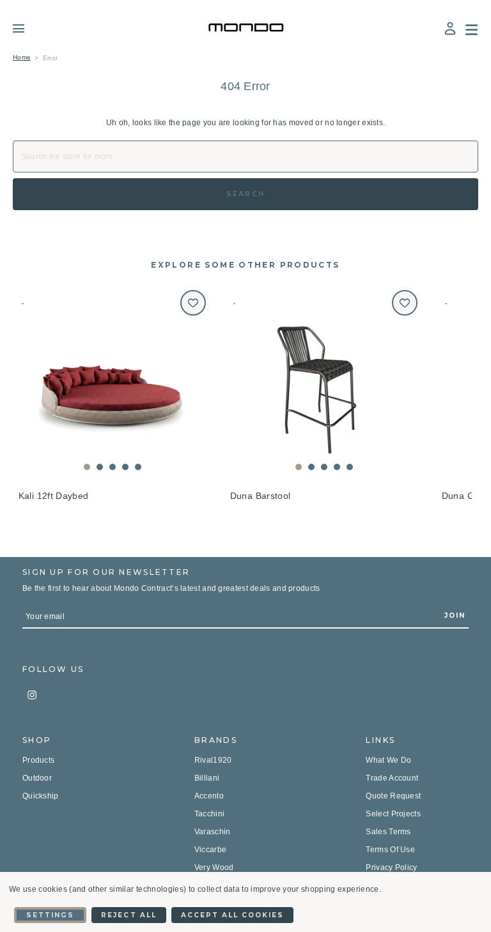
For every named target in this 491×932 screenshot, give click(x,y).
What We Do (388, 760)
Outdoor (37, 778)
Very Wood (214, 867)
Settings (50, 915)
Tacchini (209, 813)
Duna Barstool (260, 496)
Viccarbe (210, 849)
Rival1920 (213, 760)
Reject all (128, 915)
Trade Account (392, 778)
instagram (32, 695)
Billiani (206, 778)
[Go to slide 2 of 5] (100, 467)
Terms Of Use (390, 849)
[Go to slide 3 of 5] (112, 467)
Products (38, 760)
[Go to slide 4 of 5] (125, 467)
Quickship (40, 795)
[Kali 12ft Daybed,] (112, 383)
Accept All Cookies (232, 915)
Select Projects (393, 813)
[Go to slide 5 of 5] (138, 467)
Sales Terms (388, 831)
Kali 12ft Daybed (54, 496)
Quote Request (393, 795)
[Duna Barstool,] (323, 383)
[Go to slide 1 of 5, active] (87, 467)
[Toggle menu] (28, 28)
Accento (209, 795)
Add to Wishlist (193, 303)
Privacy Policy (391, 867)
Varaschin (212, 831)
